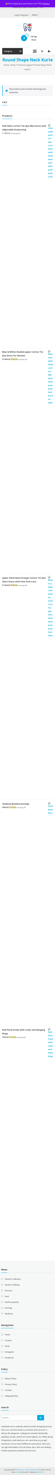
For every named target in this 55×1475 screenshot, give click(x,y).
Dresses (8, 1290)
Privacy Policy (11, 1384)
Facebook (9, 1357)
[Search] (40, 1417)
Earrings (8, 1308)
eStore (18, 1472)
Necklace (9, 1313)
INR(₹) (34, 15)
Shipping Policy (11, 1396)
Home (6, 65)
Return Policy (10, 1378)
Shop (13, 65)
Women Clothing (12, 1284)
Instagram (9, 1352)
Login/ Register (21, 15)
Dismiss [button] (46, 3)
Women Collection (13, 1279)
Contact (8, 1340)
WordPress (40, 1472)
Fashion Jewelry (12, 1302)
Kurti (7, 1296)
